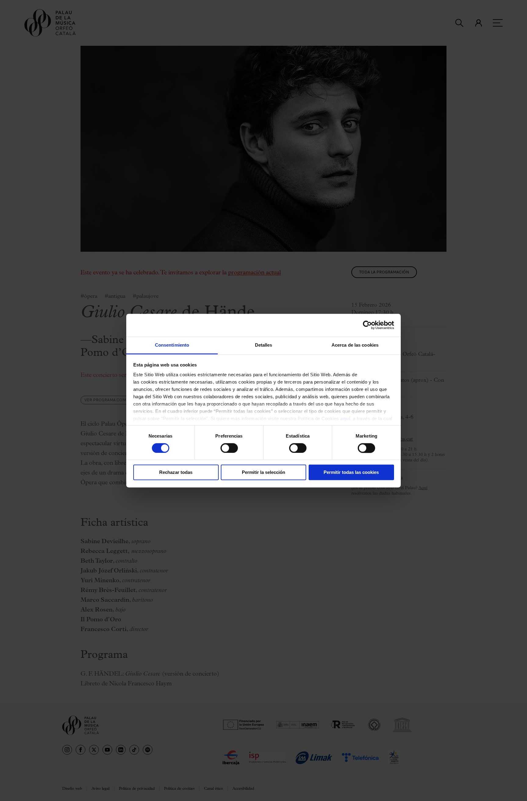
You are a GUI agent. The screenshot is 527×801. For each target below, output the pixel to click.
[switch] (229, 448)
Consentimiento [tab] (172, 345)
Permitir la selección (263, 472)
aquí (345, 418)
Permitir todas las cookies (351, 472)
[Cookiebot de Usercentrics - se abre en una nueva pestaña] (367, 325)
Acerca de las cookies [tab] (355, 345)
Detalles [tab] (263, 345)
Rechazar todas (175, 472)
